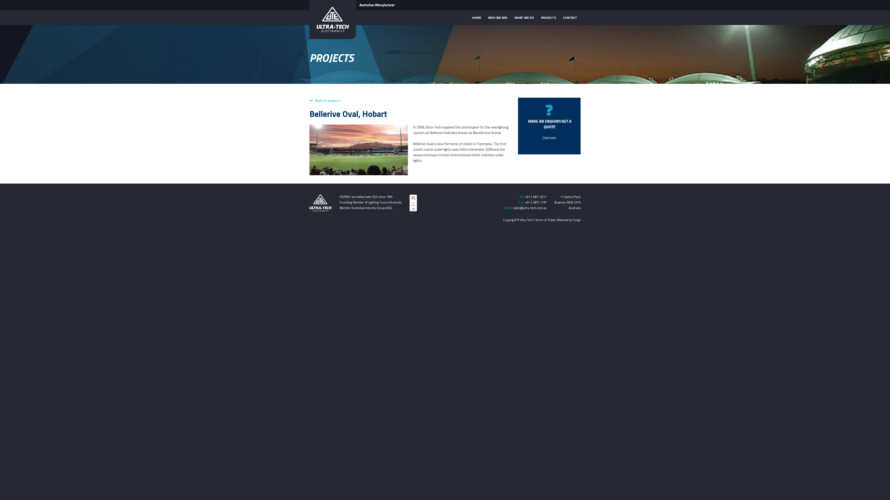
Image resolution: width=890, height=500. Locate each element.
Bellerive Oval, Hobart (348, 113)
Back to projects (328, 100)
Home (476, 17)
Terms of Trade (545, 220)
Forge (576, 220)
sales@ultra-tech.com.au (530, 208)
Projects (548, 17)
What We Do (524, 17)
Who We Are (498, 17)
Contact (570, 17)
